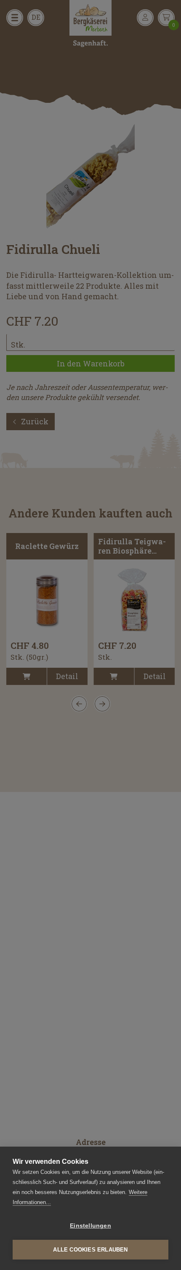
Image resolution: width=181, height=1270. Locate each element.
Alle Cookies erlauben (90, 1249)
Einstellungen (90, 1226)
